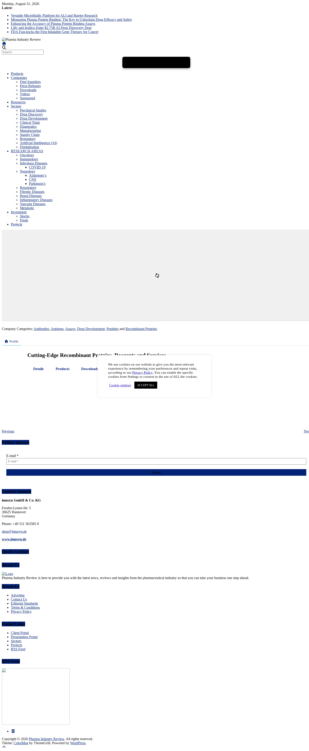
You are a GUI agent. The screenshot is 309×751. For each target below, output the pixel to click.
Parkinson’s (37, 183)
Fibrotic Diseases (32, 192)
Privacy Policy (21, 611)
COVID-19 (37, 167)
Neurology (27, 171)
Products (17, 74)
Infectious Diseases (33, 163)
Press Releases (30, 86)
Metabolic (27, 208)
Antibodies (41, 329)
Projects (16, 224)
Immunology (29, 159)
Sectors (16, 106)
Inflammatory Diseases (36, 200)
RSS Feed (18, 649)
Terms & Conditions (25, 607)
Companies (19, 78)
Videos (25, 94)
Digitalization (29, 147)
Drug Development (34, 118)
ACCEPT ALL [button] (145, 385)
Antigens (57, 329)
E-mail (12, 456)
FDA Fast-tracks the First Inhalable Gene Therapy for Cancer (54, 32)
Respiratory (28, 188)
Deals (24, 220)
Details (38, 369)
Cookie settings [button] (120, 385)
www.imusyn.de (14, 539)
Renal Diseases (31, 196)
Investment (18, 212)
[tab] (38, 369)
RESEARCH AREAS (27, 151)
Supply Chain (30, 135)
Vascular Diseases (32, 204)
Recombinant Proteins (141, 329)
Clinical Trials (30, 122)
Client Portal (20, 633)
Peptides (113, 329)
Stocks (24, 216)
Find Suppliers (30, 82)
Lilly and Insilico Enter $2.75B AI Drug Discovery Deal (51, 28)
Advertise (18, 595)
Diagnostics (28, 126)
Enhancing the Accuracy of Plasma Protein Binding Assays (53, 24)
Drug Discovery (31, 114)
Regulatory (28, 139)
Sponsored (27, 98)
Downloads (28, 90)
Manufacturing (30, 131)
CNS (32, 179)
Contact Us (19, 599)
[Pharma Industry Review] (4, 43)
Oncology (27, 155)
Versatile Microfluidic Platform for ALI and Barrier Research (54, 15)
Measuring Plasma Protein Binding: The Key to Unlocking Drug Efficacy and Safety (71, 19)
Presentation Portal (24, 637)
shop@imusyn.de (14, 531)
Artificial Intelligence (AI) (38, 143)
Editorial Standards (24, 603)
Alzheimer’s (37, 175)
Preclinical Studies (33, 110)
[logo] (7, 574)
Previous (8, 431)
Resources (18, 102)
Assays (70, 329)
